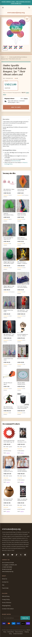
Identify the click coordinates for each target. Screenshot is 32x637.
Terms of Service (6, 602)
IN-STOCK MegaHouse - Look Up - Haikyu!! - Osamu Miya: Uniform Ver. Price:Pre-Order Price (22, 335)
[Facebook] (3, 554)
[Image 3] (15, 48)
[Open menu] (3, 7)
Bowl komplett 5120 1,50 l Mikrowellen (8, 499)
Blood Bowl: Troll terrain (22, 358)
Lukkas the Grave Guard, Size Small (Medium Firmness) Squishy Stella (22, 214)
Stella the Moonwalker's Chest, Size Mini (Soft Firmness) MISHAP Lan (9, 214)
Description (6, 119)
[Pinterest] (25, 554)
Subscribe (25, 618)
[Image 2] (10, 48)
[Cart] (29, 7)
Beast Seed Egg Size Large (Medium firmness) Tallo (8, 238)
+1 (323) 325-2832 (7, 567)
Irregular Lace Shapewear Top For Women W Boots (8, 470)
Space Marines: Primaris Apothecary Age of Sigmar (22, 238)
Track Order (5, 588)
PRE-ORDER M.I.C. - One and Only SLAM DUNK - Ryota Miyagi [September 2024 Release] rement (22, 311)
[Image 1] (5, 48)
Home (2, 57)
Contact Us (5, 582)
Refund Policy (6, 596)
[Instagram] (8, 554)
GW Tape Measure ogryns (8, 383)
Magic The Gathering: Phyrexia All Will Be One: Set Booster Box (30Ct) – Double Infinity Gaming (22, 499)
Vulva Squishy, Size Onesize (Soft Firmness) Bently (22, 190)
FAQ (3, 585)
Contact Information (8, 608)
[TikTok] (16, 554)
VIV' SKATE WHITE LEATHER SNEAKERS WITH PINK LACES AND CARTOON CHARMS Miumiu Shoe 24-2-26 (22, 470)
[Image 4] (20, 48)
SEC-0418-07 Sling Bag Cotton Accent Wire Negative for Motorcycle (22, 407)
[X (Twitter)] (21, 554)
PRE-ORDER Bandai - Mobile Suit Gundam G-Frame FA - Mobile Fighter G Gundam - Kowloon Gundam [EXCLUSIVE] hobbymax (9, 407)
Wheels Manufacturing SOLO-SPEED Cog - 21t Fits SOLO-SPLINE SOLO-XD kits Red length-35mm (9, 441)
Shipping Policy (6, 605)
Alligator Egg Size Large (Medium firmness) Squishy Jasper (9, 286)
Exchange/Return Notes (9, 150)
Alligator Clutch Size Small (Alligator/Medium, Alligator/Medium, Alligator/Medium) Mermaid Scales (8, 311)
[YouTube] (12, 554)
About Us (4, 579)
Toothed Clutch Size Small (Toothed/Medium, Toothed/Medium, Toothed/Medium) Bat (9, 359)
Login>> (8, 453)
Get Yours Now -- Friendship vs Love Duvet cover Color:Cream (21, 441)
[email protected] (16, 160)
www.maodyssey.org (16, 12)
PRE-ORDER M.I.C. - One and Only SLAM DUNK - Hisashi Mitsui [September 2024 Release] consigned (9, 335)
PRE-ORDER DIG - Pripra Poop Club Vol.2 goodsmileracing (9, 190)
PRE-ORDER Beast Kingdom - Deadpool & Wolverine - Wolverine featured (22, 262)
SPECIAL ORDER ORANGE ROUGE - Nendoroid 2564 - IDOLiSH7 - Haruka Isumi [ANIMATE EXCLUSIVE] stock (21, 383)
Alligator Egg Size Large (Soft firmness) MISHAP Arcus (9, 262)
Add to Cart (16, 107)
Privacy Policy (6, 599)
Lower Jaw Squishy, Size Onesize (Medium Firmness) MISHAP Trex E (22, 286)
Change (26, 98)
